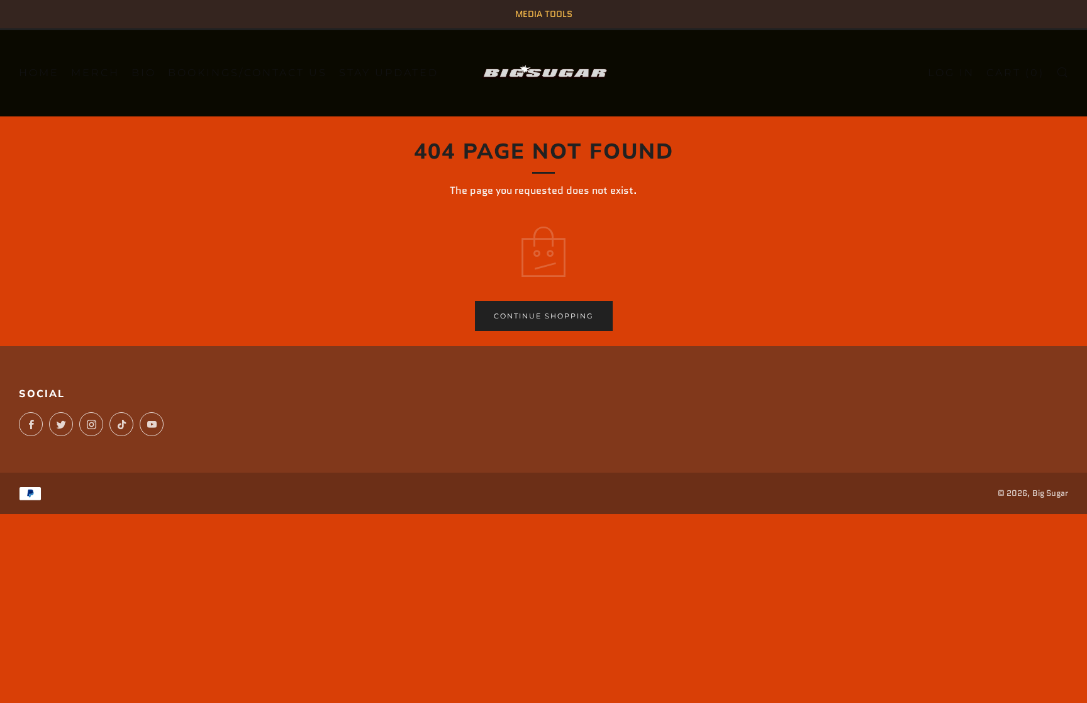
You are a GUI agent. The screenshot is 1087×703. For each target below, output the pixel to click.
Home (39, 73)
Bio (143, 73)
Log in (951, 73)
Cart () (1015, 73)
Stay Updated (388, 73)
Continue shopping (544, 316)
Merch (95, 73)
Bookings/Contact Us (247, 73)
